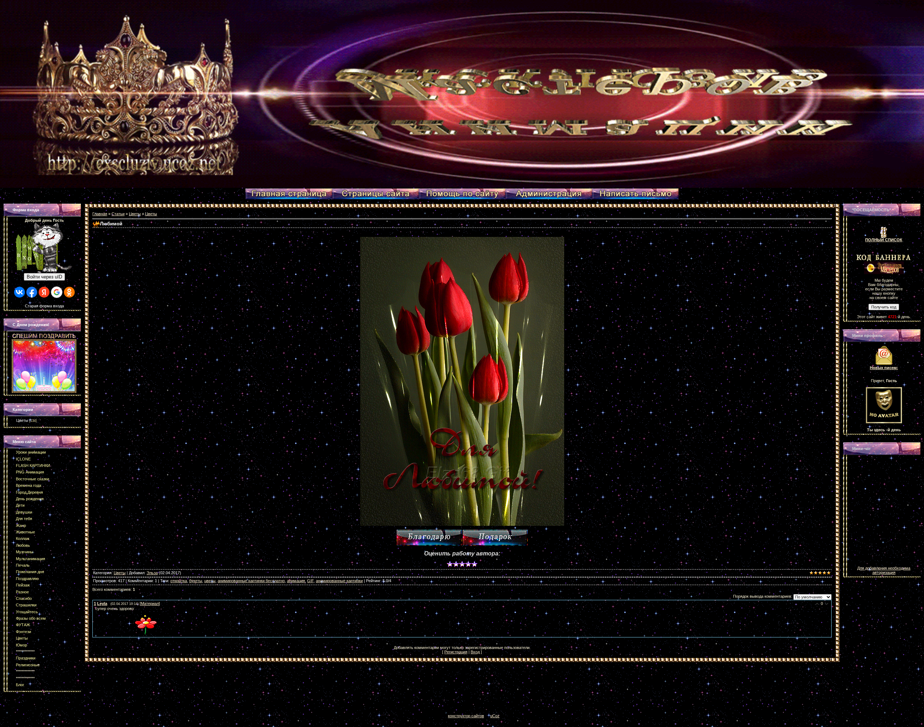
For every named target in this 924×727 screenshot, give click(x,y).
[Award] (495, 537)
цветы (209, 581)
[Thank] (429, 537)
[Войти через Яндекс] (44, 292)
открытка (178, 581)
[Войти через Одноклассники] (69, 292)
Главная (99, 214)
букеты (195, 581)
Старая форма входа (44, 306)
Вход (475, 652)
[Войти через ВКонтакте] (19, 292)
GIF (310, 581)
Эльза (152, 573)
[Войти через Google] (56, 292)
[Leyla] (94, 608)
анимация (296, 581)
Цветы (22, 420)
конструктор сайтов (466, 716)
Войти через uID (44, 277)
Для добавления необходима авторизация (883, 570)
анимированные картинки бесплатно (251, 581)
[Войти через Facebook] (31, 292)
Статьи (118, 214)
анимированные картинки (339, 581)
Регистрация (455, 652)
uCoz (495, 716)
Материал (150, 603)
